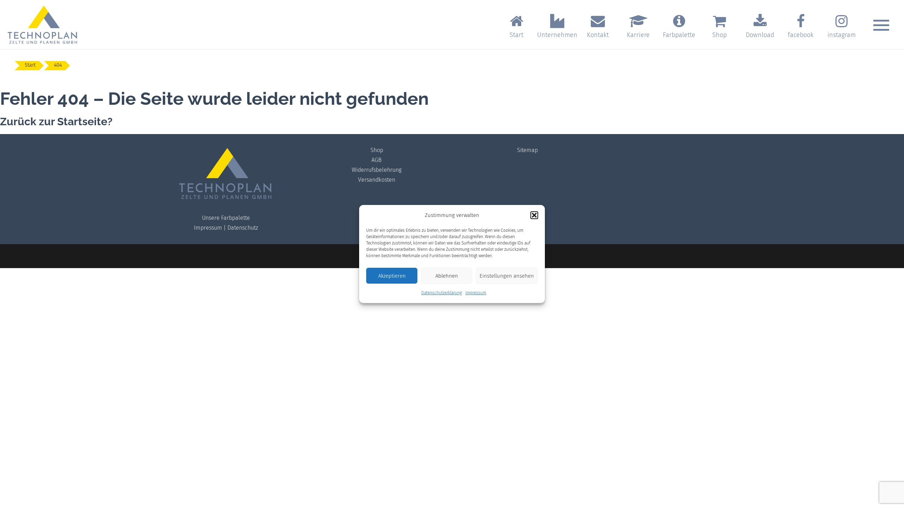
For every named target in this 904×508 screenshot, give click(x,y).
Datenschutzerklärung (441, 292)
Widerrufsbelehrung (377, 170)
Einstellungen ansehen (507, 276)
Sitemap (527, 150)
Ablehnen (446, 276)
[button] (534, 215)
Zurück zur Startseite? (56, 121)
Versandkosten (376, 179)
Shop (376, 150)
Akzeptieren (392, 276)
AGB (376, 160)
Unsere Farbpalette (226, 217)
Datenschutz (242, 227)
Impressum (475, 292)
